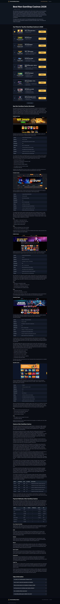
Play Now (42, 31)
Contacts (50, 1)
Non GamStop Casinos (44, 1)
